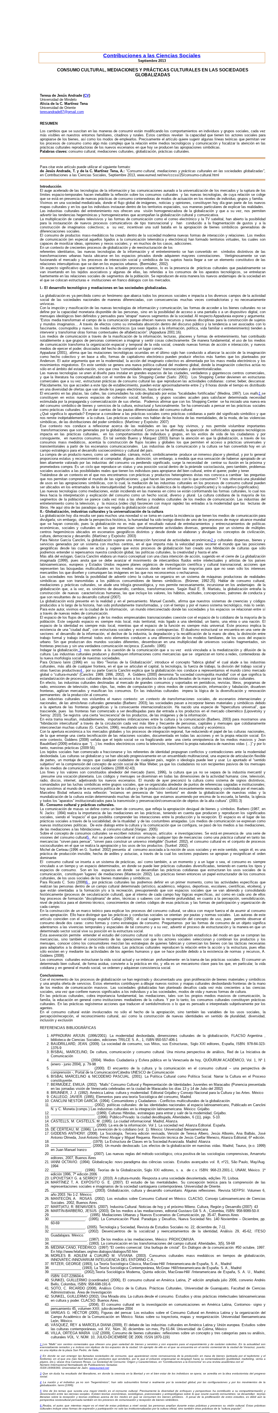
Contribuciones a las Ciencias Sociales (152, 55)
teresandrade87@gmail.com (62, 112)
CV (86, 95)
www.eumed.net (99, 1367)
